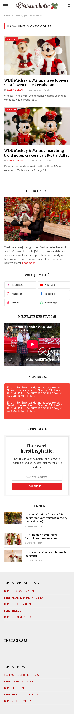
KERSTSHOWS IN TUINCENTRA (21, 694)
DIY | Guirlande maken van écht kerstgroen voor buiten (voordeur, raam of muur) (46, 518)
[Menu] (6, 5)
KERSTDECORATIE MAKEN (19, 591)
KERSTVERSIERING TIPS (17, 617)
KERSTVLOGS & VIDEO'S (18, 701)
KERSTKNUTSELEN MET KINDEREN (23, 597)
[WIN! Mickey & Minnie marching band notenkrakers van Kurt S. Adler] (37, 126)
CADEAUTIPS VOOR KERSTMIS (21, 675)
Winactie (11, 110)
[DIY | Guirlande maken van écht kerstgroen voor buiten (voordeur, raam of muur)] (13, 518)
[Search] (69, 5)
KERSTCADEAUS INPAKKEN (19, 681)
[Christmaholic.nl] (37, 5)
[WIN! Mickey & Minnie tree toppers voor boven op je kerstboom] (37, 55)
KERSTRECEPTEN (14, 688)
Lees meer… (29, 262)
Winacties (12, 39)
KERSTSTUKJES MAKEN (17, 604)
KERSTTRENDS (12, 610)
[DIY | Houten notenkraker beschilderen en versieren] (13, 539)
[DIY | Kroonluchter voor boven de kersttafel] (13, 556)
